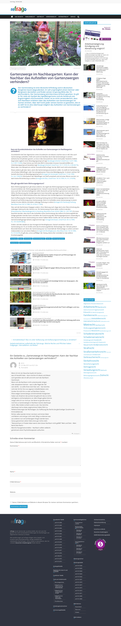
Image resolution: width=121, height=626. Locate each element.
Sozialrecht (97, 340)
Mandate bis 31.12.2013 (79, 552)
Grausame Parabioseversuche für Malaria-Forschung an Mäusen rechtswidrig (103, 96)
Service (73, 17)
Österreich (77, 609)
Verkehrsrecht (51, 17)
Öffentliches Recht (88, 378)
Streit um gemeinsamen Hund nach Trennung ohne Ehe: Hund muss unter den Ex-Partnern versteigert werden (103, 252)
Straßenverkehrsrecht (95, 351)
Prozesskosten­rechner (79, 523)
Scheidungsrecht (89, 340)
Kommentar (14, 446)
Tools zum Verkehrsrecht (59, 579)
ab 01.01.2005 (78, 596)
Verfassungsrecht (105, 357)
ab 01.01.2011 (78, 593)
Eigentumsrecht (99, 310)
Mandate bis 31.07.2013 (79, 537)
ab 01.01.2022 (58, 533)
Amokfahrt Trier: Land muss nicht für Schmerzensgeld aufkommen (102, 180)
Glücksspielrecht (87, 318)
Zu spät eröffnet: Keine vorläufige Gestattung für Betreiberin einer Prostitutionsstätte (101, 204)
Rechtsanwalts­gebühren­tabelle (79, 527)
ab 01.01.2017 (58, 550)
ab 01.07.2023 (78, 574)
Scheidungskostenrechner (60, 606)
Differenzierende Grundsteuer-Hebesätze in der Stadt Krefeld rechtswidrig (101, 216)
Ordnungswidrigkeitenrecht (94, 328)
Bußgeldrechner (59, 586)
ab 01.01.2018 (58, 547)
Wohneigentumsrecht (90, 373)
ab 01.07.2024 (78, 571)
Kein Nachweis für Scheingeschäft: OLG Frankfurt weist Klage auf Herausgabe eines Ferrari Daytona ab (102, 146)
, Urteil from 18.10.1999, (55, 178)
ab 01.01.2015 (58, 558)
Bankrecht (102, 307)
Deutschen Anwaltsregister (24, 543)
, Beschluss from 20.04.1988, (42, 211)
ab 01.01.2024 (58, 528)
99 (79, 333)
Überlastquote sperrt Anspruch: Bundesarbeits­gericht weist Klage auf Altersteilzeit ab (102, 133)
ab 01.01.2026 (58, 522)
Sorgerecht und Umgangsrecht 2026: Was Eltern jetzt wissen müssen (102, 170)
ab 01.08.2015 (58, 556)
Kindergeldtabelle (57, 566)
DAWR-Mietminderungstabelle (102, 535)
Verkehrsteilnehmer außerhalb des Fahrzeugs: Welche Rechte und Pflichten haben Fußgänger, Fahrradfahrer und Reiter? (45, 344)
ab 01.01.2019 (58, 545)
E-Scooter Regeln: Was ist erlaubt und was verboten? (103, 264)
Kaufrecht (97, 321)
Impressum (97, 525)
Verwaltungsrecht (92, 370)
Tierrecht (108, 352)
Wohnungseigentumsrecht (92, 375)
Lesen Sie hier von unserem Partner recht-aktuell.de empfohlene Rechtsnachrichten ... (39, 250)
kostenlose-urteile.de (99, 529)
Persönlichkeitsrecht (25, 243)
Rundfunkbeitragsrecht (105, 331)
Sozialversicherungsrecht (91, 342)
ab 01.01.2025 (58, 525)
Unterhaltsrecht (88, 354)
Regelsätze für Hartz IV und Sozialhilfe (60, 570)
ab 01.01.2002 (78, 599)
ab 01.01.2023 (58, 531)
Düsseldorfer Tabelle (58, 519)
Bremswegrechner (59, 582)
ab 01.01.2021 (58, 536)
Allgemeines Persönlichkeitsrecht (93, 304)
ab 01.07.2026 (78, 565)
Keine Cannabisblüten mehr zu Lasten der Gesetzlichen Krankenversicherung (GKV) (103, 192)
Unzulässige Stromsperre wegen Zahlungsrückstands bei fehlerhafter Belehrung (102, 69)
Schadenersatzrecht (94, 333)
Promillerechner (59, 601)
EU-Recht (93, 312)
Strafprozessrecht (100, 344)
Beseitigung (14, 238)
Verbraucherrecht (92, 357)
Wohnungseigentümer (58, 238)
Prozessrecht (87, 331)
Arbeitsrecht (91, 306)
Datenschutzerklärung (100, 522)
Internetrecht (63, 17)
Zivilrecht (104, 375)
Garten (20, 238)
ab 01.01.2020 (58, 539)
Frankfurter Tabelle (58, 575)
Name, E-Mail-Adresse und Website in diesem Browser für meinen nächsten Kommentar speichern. (45, 502)
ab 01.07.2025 (78, 568)
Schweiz (77, 612)
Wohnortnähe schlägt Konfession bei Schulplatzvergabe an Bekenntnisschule (102, 122)
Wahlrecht (103, 370)
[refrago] (12, 17)
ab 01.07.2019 (58, 542)
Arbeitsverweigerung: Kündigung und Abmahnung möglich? (95, 46)
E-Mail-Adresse (15, 482)
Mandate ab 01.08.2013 (79, 534)
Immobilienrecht (98, 318)
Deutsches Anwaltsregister (101, 532)
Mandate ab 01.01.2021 (79, 530)
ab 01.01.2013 (58, 561)
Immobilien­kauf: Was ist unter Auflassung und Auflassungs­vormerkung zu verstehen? (44, 339)
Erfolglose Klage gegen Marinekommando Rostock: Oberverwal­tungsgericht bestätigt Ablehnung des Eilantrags (102, 82)
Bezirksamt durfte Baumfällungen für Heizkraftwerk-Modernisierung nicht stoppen (102, 287)
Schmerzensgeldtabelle (59, 610)
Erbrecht (87, 312)
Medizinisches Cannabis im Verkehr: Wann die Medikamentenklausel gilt (102, 158)
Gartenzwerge (28, 238)
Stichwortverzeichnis (99, 519)
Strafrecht (89, 348)
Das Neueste (19, 17)
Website (12, 492)
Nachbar (49, 238)
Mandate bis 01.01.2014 (79, 549)
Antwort (76, 434)
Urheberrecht (96, 355)
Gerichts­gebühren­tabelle (80, 542)
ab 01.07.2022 (78, 576)
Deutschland (78, 607)
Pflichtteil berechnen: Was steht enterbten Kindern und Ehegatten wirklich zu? (103, 240)
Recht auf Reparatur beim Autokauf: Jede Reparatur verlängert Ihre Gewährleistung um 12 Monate (102, 229)
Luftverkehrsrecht (105, 321)
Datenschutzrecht (89, 310)
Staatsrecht (102, 342)
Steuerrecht (88, 345)
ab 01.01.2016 (58, 553)
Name (12, 472)
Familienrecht (30, 17)
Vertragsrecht (90, 367)
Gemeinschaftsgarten (39, 238)
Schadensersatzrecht (94, 337)
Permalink (24, 368)
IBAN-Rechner (77, 603)
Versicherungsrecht (91, 364)
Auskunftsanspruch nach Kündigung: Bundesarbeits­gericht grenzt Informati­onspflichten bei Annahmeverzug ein (102, 109)
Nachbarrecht (14, 243)
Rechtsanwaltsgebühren (80, 519)
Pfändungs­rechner (78, 558)
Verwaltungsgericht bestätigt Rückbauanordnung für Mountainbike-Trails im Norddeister (102, 275)
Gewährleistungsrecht (102, 315)
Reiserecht (95, 331)
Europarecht (100, 312)
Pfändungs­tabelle (78, 562)
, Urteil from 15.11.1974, (58, 165)
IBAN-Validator (77, 617)
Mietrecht (40, 17)
